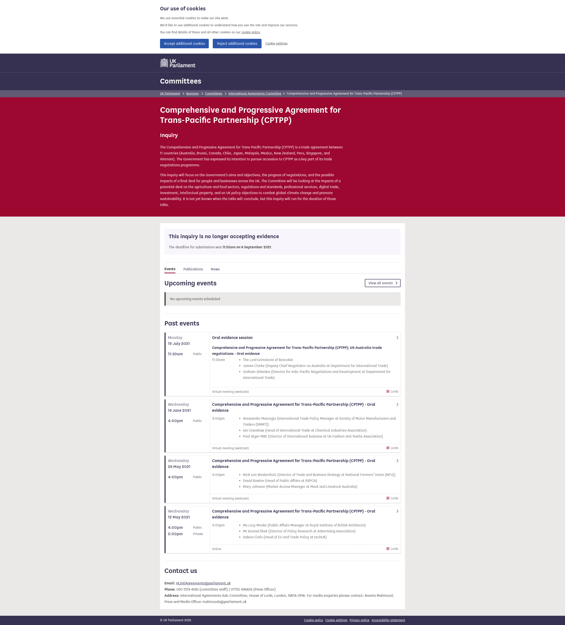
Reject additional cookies (237, 43)
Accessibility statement (388, 620)
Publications (193, 269)
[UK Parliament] (178, 63)
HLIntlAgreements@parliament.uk (203, 583)
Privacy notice (359, 620)
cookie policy (250, 32)
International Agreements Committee (254, 93)
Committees (180, 81)
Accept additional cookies (184, 43)
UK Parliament (170, 93)
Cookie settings (277, 43)
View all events (381, 283)
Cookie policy (313, 620)
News (215, 269)
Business (192, 93)
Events (169, 269)
